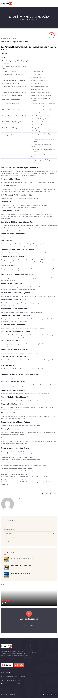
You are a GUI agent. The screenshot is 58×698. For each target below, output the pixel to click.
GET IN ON (6, 664)
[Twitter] (43, 694)
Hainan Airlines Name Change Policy (22, 573)
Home (22, 19)
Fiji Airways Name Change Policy (21, 565)
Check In (6, 525)
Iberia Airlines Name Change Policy (22, 558)
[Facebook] (47, 694)
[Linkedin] (55, 694)
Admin (4, 38)
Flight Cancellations (9, 529)
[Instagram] (51, 694)
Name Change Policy (10, 537)
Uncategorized (8, 541)
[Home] (7, 4)
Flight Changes (32, 19)
